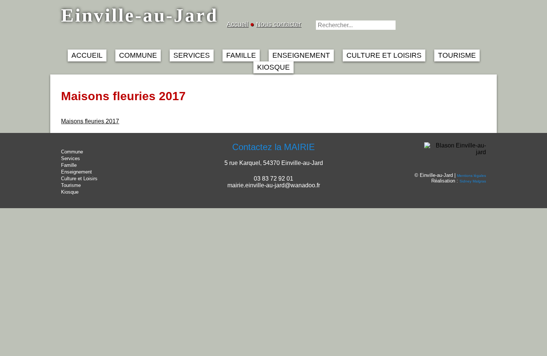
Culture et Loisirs (79, 178)
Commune (72, 152)
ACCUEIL (87, 55)
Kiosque (70, 192)
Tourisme (71, 185)
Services (70, 158)
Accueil (237, 24)
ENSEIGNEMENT (301, 55)
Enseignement (76, 172)
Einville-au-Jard (139, 15)
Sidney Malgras (473, 181)
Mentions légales (471, 176)
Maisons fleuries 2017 (90, 121)
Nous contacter (278, 24)
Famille (69, 165)
